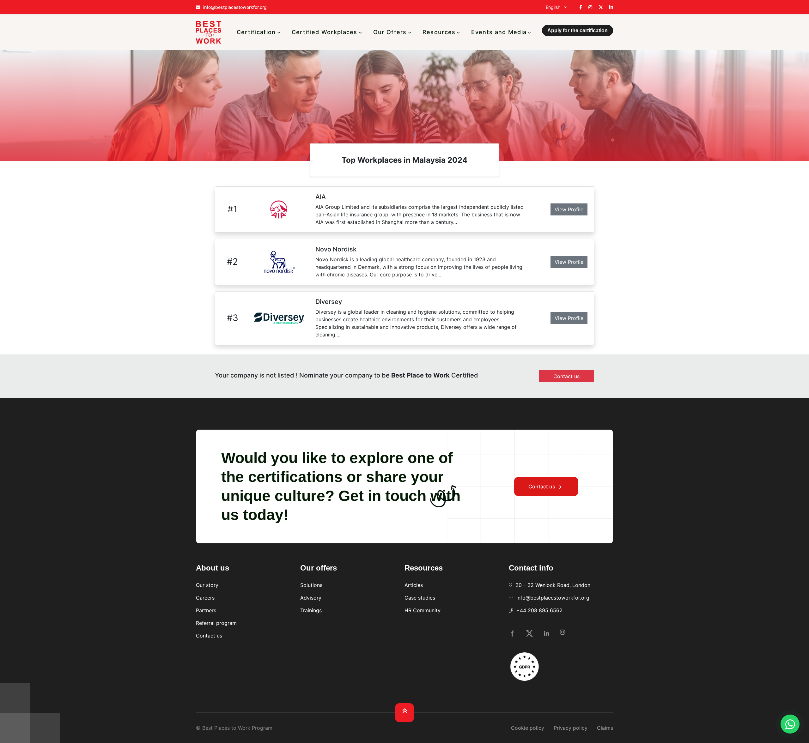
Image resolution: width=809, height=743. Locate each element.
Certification (256, 32)
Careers (205, 598)
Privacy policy (570, 728)
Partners (206, 610)
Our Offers (390, 32)
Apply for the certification (577, 30)
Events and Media (498, 32)
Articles (413, 585)
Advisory (310, 598)
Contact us (542, 486)
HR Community (422, 610)
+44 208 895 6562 (539, 610)
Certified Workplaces (324, 32)
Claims (605, 728)
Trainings (311, 610)
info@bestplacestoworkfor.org (552, 598)
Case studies (419, 598)
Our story (207, 585)
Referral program (216, 623)
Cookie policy (527, 728)
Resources (439, 32)
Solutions (311, 585)
